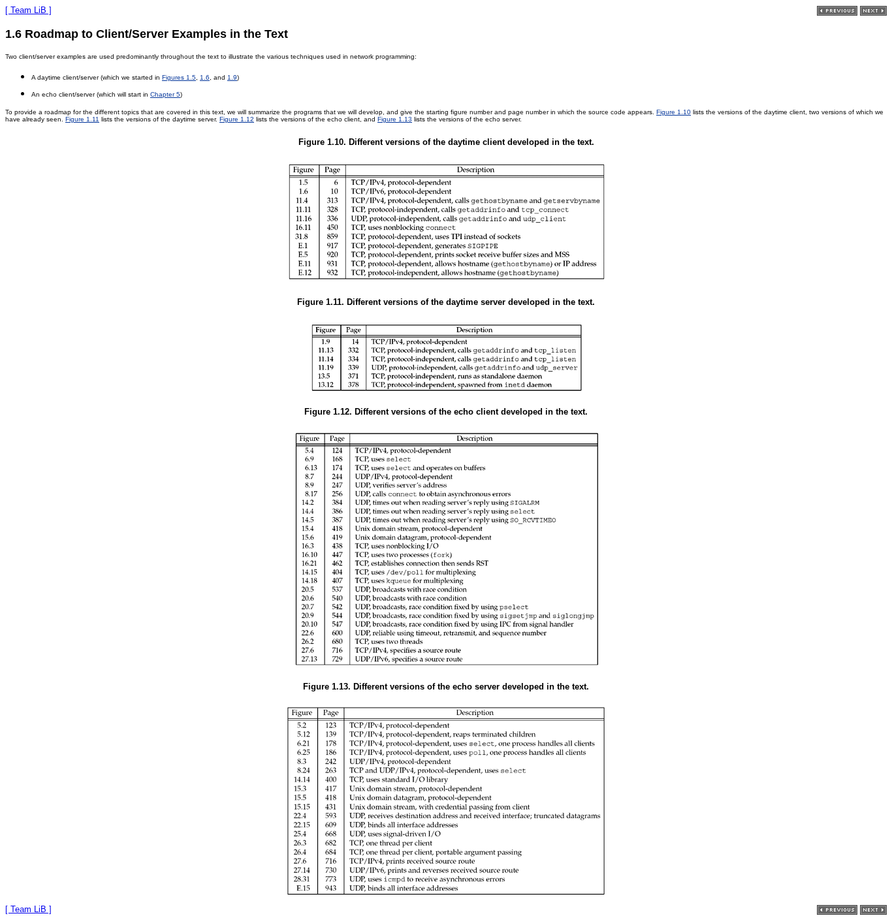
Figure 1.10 (673, 112)
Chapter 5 (165, 94)
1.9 (232, 77)
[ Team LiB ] (28, 10)
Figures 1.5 (179, 77)
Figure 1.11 (82, 119)
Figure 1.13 (394, 119)
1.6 (205, 77)
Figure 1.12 (236, 119)
